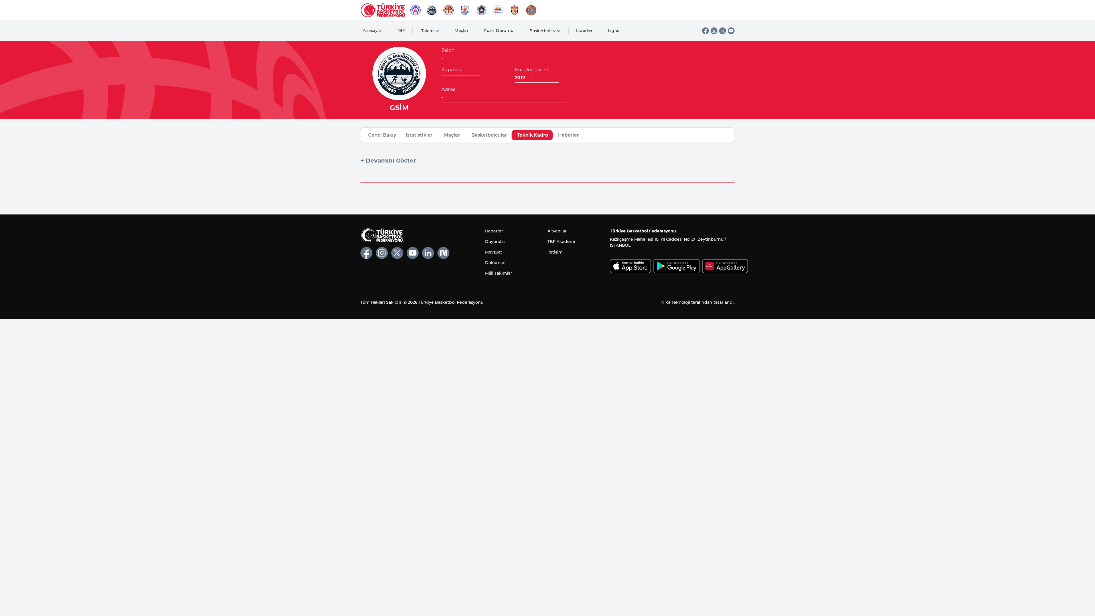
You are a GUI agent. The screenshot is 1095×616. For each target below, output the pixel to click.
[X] (722, 30)
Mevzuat (493, 252)
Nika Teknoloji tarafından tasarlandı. (698, 302)
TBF (401, 30)
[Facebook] (705, 30)
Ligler (614, 30)
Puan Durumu (498, 30)
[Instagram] (714, 30)
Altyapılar (557, 231)
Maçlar (462, 30)
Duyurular (495, 241)
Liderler (584, 30)
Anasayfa (372, 30)
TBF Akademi (561, 241)
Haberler (494, 231)
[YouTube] (731, 30)
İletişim (555, 252)
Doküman (495, 262)
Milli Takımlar (498, 273)
